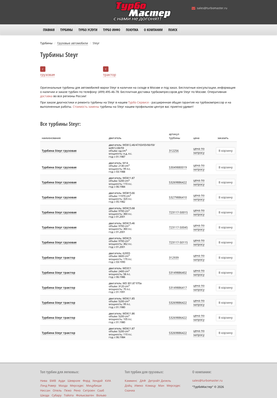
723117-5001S (178, 212)
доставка (46, 96)
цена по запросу (198, 151)
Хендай (97, 381)
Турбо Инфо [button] (111, 30)
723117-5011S (178, 242)
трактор (109, 74)
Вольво (101, 395)
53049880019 (178, 167)
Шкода (44, 395)
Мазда (63, 385)
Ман (161, 385)
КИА (108, 381)
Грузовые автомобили (72, 43)
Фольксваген (85, 395)
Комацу (150, 385)
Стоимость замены (86, 107)
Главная (49, 30)
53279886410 (178, 197)
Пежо (67, 390)
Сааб (100, 390)
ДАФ (143, 381)
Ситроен (89, 390)
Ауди (61, 381)
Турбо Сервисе (138, 102)
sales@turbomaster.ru (212, 8)
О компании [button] (153, 30)
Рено (77, 390)
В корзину (226, 151)
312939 (174, 257)
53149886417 (178, 287)
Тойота (69, 395)
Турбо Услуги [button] (87, 30)
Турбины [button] (66, 30)
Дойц (128, 385)
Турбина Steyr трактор (58, 257)
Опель (57, 390)
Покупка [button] (132, 30)
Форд (86, 381)
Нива (43, 381)
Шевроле (74, 381)
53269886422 (178, 182)
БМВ (53, 381)
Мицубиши (94, 385)
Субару (56, 395)
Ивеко (138, 385)
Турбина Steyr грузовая (59, 151)
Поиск (172, 30)
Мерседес (77, 385)
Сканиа (130, 390)
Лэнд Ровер (48, 385)
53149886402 (178, 272)
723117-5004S (178, 227)
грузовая (47, 74)
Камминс (131, 381)
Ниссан (45, 390)
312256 (174, 151)
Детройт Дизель (159, 381)
